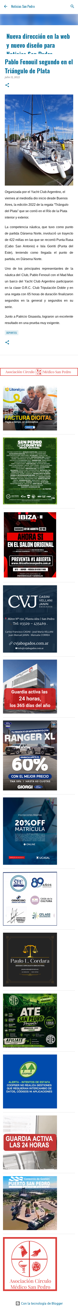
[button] (7, 85)
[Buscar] (72, 6)
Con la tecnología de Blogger (41, 1303)
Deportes (11, 332)
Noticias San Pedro (23, 6)
